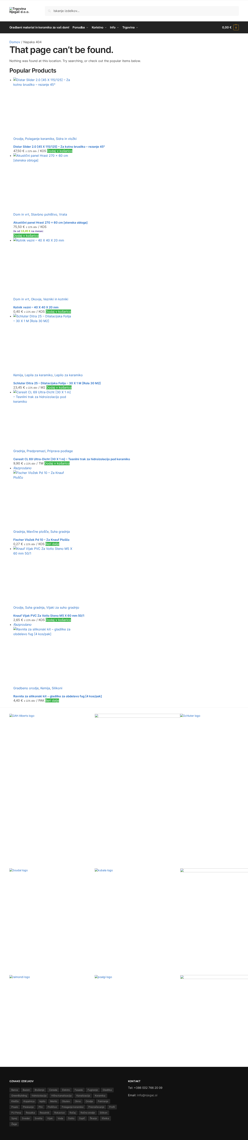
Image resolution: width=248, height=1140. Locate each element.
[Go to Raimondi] (52, 990)
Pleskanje (28, 1106)
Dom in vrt (21, 214)
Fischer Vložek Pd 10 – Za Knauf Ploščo (41, 540)
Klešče (15, 1101)
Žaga (14, 1124)
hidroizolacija (39, 1095)
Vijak (50, 1118)
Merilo (53, 1101)
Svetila (38, 1118)
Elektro (66, 1089)
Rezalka (30, 1112)
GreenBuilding (19, 1095)
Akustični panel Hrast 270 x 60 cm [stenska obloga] (50, 222)
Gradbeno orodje (26, 688)
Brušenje (39, 1089)
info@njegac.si (147, 1095)
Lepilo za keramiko (69, 375)
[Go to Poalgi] (137, 999)
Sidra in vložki (66, 139)
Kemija (18, 375)
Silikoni (57, 688)
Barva (14, 1089)
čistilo (71, 1118)
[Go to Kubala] (137, 881)
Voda (60, 1118)
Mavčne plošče (38, 532)
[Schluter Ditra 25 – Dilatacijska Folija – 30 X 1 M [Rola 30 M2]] (126, 343)
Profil (112, 1106)
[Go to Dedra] (137, 724)
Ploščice (52, 1106)
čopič (82, 1118)
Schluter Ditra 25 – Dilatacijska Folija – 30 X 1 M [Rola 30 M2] (57, 383)
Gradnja (19, 451)
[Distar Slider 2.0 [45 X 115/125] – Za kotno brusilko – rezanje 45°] (126, 106)
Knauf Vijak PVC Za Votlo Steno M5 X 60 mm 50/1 (48, 615)
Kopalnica (29, 1101)
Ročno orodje (88, 1112)
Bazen (26, 1089)
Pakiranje (103, 1101)
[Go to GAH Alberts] (52, 742)
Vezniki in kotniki (55, 299)
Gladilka (107, 1089)
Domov (14, 42)
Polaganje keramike (39, 139)
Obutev (66, 1101)
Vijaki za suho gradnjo (62, 607)
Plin (41, 1106)
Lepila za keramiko (39, 375)
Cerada (53, 1089)
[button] (230, 27)
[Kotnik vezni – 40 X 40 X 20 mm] (126, 267)
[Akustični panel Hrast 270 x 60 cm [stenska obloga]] (126, 182)
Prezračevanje (96, 1106)
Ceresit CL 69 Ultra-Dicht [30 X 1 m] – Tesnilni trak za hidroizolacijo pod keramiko (71, 459)
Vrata (63, 214)
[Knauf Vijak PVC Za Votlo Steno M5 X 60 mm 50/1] (126, 575)
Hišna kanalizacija (61, 1095)
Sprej (14, 1118)
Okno (78, 1101)
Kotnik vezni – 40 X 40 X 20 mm (35, 307)
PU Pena (16, 1112)
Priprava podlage (60, 451)
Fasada (79, 1089)
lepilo (42, 1101)
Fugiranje (93, 1089)
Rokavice (59, 1112)
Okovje (36, 299)
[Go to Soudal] (52, 886)
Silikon (103, 1112)
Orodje (18, 139)
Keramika (100, 1095)
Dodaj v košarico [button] (59, 151)
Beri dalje (52, 544)
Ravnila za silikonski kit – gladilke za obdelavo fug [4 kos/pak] (57, 696)
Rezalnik (44, 1112)
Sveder (26, 1118)
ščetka (105, 1118)
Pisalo (14, 1106)
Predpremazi (36, 451)
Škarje (93, 1118)
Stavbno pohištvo (44, 214)
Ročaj (73, 1112)
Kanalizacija (83, 1095)
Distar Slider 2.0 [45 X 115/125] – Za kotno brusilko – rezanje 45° (59, 146)
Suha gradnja (60, 532)
